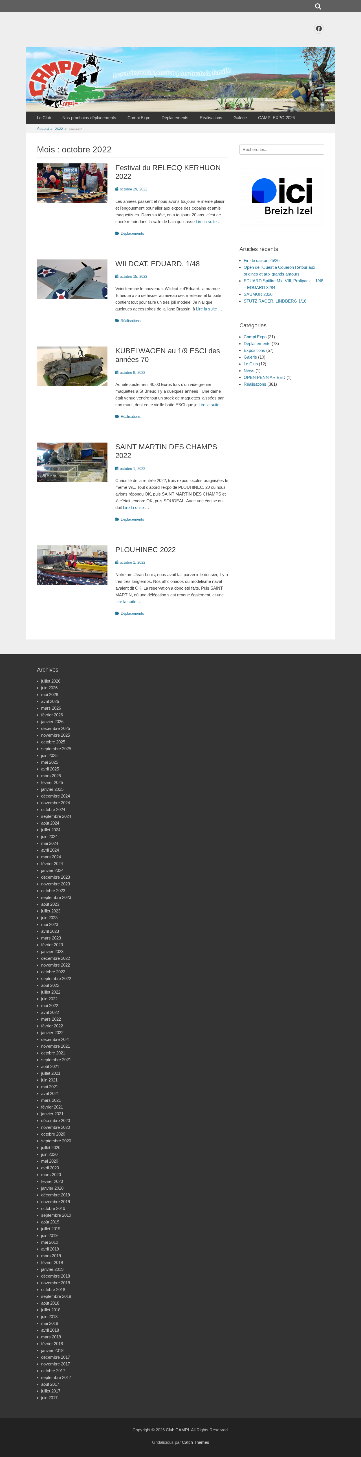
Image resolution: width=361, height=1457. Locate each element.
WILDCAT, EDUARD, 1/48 (157, 263)
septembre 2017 (56, 1377)
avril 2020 (50, 1167)
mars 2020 (51, 1174)
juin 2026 (49, 687)
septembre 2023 (56, 897)
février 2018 (52, 1343)
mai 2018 (49, 1323)
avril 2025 (50, 769)
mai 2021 (49, 1086)
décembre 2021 (55, 1039)
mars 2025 (51, 775)
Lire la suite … (209, 221)
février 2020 (52, 1181)
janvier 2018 (52, 1350)
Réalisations (211, 117)
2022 (61, 128)
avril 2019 (50, 1249)
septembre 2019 (56, 1215)
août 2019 (50, 1222)
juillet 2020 (50, 1147)
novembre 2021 (55, 1046)
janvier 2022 (52, 1032)
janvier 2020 (52, 1188)
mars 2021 (51, 1100)
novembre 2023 (55, 883)
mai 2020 (49, 1161)
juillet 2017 (50, 1391)
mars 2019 (51, 1255)
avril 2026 (50, 701)
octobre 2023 (53, 890)
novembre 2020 (55, 1127)
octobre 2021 (53, 1052)
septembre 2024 (56, 816)
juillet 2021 (50, 1073)
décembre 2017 (55, 1357)
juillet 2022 (50, 992)
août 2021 (50, 1066)
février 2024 (52, 863)
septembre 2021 (56, 1059)
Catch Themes (195, 1442)
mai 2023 (49, 924)
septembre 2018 (56, 1296)
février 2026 (52, 714)
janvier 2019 (52, 1269)
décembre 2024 (55, 796)
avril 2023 (50, 931)
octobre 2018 (53, 1289)
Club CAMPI (177, 1429)
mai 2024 (49, 843)
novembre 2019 (55, 1201)
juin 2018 (49, 1316)
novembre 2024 (55, 802)
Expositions (254, 350)
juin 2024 (49, 836)
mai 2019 (49, 1242)
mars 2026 (51, 708)
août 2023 (50, 904)
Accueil (44, 128)
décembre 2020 (55, 1120)
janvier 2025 (52, 789)
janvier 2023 (52, 951)
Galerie (240, 117)
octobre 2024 (53, 809)
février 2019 (52, 1262)
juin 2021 (49, 1080)
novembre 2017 (55, 1364)
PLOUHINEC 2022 (145, 549)
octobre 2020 (53, 1134)
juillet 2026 (50, 681)
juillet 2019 (50, 1228)
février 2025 (52, 782)
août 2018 (50, 1303)
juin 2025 (49, 755)
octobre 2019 (53, 1208)
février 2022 (52, 1025)
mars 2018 (51, 1336)
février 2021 (52, 1107)
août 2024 (50, 823)
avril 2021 (50, 1093)
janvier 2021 (52, 1113)
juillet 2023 (50, 911)
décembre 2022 (55, 958)
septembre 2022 (56, 978)
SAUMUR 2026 (258, 294)
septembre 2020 (56, 1140)
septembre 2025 (56, 748)
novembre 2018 (55, 1282)
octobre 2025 (53, 741)
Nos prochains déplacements (89, 117)
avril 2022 (50, 1012)
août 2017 (50, 1384)
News (249, 370)
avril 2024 (50, 850)
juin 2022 (49, 998)
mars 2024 (51, 856)
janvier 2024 (52, 870)
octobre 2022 (53, 971)
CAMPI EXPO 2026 (276, 117)
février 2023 (52, 944)
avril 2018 (50, 1330)
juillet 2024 (50, 829)
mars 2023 (51, 938)
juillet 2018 (50, 1309)
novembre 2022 (55, 965)
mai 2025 (49, 762)
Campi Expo (138, 117)
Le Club (44, 117)
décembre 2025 (55, 728)
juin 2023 (49, 917)
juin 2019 (49, 1235)
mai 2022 (49, 1005)
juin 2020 (49, 1154)
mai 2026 (49, 694)
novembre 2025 (55, 735)
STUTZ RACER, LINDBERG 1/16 (275, 301)
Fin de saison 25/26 (261, 260)
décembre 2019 (55, 1194)
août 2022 (50, 985)
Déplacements (175, 117)
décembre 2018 (55, 1276)
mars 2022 (51, 1019)
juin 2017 (49, 1397)
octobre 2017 (53, 1370)
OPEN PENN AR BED (264, 377)
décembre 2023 (55, 877)
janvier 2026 (52, 721)
